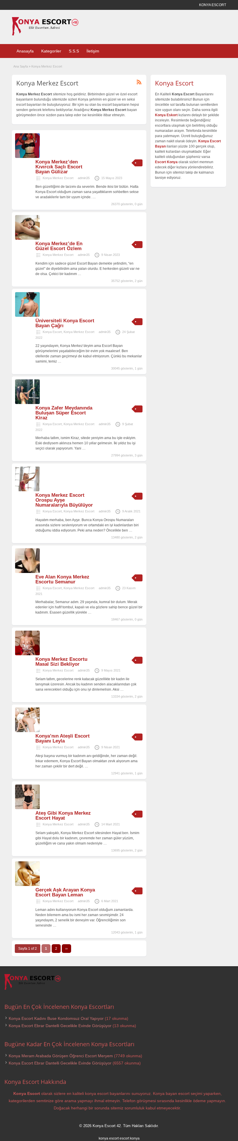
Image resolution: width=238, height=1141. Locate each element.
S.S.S (74, 51)
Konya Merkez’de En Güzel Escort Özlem (58, 246)
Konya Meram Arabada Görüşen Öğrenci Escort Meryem (61, 1055)
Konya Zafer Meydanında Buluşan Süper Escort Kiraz (63, 413)
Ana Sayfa (20, 66)
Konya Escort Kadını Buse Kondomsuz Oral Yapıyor (56, 1018)
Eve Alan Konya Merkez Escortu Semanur (62, 579)
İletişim (92, 51)
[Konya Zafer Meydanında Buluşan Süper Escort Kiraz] (27, 403)
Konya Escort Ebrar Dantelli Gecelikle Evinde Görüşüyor (60, 1025)
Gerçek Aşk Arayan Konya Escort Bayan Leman (65, 892)
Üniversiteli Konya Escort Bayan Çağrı (64, 323)
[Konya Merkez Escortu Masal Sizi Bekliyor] (27, 654)
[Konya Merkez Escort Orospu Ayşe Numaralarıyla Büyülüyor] (27, 490)
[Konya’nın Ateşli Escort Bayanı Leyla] (27, 731)
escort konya (130, 1138)
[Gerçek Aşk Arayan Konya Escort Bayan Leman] (27, 885)
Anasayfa (25, 51)
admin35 (84, 178)
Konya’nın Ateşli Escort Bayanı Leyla (62, 738)
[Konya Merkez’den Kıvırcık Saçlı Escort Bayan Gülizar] (27, 157)
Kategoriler (51, 51)
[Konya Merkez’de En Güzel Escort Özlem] (27, 238)
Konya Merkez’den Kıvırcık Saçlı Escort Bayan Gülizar (58, 166)
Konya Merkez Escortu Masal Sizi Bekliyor (61, 661)
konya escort (109, 1138)
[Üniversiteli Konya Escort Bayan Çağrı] (27, 316)
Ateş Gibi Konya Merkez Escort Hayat (63, 815)
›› (66, 949)
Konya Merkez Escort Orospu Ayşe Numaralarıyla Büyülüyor (64, 500)
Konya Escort (52, 332)
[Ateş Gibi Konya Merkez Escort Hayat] (27, 808)
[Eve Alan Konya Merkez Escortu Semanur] (27, 572)
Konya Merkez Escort (58, 178)
